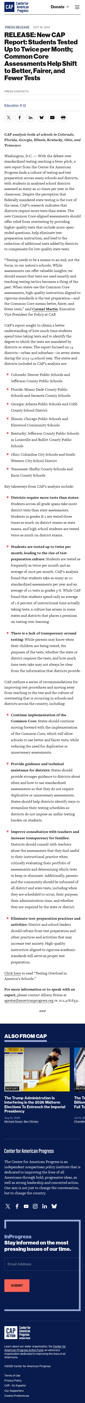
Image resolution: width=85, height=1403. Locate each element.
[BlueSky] (54, 1206)
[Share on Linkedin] (30, 117)
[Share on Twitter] (8, 117)
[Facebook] (17, 1206)
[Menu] (77, 7)
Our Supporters (14, 1390)
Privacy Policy (13, 1380)
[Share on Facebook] (19, 117)
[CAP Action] (18, 1332)
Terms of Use (12, 1375)
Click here (12, 973)
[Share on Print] (63, 117)
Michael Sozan (13, 1121)
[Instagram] (35, 1206)
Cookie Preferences (16, 1395)
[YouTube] (26, 1206)
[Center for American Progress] (9, 7)
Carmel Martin (45, 309)
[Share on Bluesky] (41, 117)
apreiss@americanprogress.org (28, 1000)
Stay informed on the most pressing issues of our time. (37, 1243)
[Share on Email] (52, 117)
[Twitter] (7, 1206)
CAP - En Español (15, 1385)
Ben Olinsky (31, 1121)
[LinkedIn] (44, 1206)
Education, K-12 (15, 105)
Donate (58, 6)
